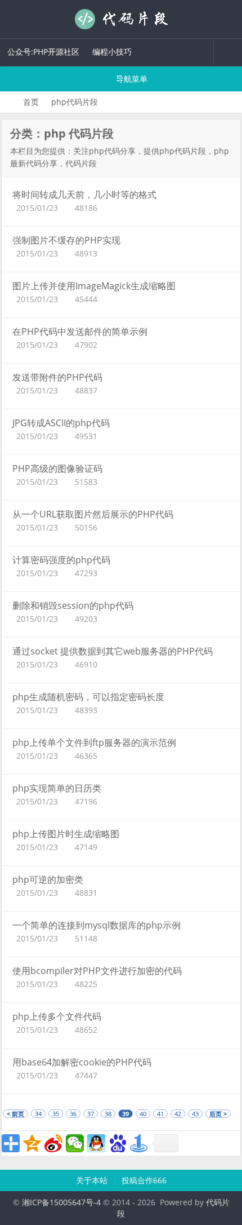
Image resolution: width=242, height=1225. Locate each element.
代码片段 (121, 19)
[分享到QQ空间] (32, 1143)
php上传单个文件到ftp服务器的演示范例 (94, 742)
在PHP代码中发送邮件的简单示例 (79, 331)
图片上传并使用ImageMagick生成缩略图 (94, 286)
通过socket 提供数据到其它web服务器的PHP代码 (112, 651)
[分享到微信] (75, 1143)
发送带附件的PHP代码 (57, 377)
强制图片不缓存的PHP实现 (66, 240)
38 (108, 1113)
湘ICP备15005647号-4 (61, 1202)
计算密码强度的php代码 (61, 560)
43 (195, 1113)
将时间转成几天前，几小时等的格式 (84, 194)
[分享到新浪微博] (53, 1143)
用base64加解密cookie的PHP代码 (81, 1062)
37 (90, 1113)
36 (73, 1113)
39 (125, 1113)
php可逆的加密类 (47, 879)
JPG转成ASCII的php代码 (61, 423)
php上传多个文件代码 (56, 1016)
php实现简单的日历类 (56, 788)
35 (55, 1113)
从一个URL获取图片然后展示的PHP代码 (92, 514)
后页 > (218, 1113)
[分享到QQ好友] (96, 1143)
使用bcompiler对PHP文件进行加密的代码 (97, 971)
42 (177, 1113)
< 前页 (15, 1113)
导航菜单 (130, 78)
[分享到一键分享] (139, 1143)
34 (38, 1113)
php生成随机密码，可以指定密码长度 (88, 697)
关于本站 (93, 1180)
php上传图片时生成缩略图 (65, 834)
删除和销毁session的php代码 (72, 605)
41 (160, 1113)
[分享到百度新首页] (118, 1143)
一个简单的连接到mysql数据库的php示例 (96, 925)
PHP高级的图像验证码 (57, 468)
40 (143, 1113)
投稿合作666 (144, 1180)
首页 (31, 101)
